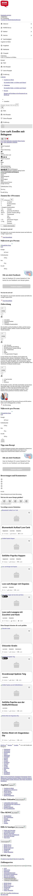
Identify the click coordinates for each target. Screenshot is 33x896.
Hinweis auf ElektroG (9, 877)
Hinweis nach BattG (9, 875)
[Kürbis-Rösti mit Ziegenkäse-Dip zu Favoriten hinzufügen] (29, 718)
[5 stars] (26, 501)
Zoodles (16, 745)
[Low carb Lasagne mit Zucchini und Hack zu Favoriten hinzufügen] (29, 597)
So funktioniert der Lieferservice (12, 804)
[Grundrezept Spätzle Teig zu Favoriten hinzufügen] (29, 659)
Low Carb (3, 141)
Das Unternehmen (8, 817)
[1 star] (4, 501)
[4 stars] (21, 501)
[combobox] (8, 105)
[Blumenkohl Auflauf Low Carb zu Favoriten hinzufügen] (29, 513)
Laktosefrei (9, 141)
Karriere (6, 818)
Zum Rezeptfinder (7, 237)
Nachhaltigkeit (7, 816)
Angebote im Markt (9, 788)
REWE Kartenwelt (8, 847)
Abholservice (7, 805)
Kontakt (6, 823)
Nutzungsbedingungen (9, 872)
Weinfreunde (7, 849)
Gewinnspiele (7, 794)
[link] (18, 81)
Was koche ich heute (9, 836)
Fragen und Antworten (9, 830)
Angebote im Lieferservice (10, 789)
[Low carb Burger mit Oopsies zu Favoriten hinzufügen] (29, 569)
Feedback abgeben (16, 286)
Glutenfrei (15, 141)
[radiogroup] (16, 501)
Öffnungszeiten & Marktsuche (11, 834)
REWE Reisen (7, 845)
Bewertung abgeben (5, 503)
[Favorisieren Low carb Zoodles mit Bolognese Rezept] (6, 139)
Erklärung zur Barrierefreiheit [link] (11, 880)
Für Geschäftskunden (9, 808)
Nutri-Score (7, 837)
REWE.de (3, 745)
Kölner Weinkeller (8, 852)
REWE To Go (7, 846)
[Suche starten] (17, 104)
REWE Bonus (7, 791)
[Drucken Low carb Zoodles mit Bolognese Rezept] (2, 139)
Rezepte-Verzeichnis (9, 833)
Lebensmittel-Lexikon (9, 832)
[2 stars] (10, 501)
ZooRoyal (6, 850)
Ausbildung (7, 820)
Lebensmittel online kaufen (11, 802)
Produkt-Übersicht (8, 807)
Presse (5, 821)
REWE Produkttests (9, 795)
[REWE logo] (3, 77)
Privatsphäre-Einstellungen (10, 874)
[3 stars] (15, 501)
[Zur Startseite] (6, 10)
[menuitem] (16, 24)
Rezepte (15, 93)
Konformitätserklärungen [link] (10, 878)
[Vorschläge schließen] (2, 107)
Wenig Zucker (21, 141)
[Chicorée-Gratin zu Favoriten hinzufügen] (29, 631)
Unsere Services (8, 792)
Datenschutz (7, 870)
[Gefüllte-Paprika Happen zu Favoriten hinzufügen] (29, 541)
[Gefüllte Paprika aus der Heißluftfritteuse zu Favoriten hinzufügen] (29, 687)
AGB (5, 868)
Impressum (6, 871)
